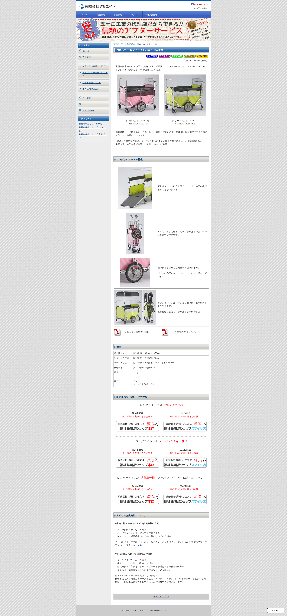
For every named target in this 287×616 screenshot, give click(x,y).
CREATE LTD (143, 610)
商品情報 (101, 15)
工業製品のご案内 (131, 44)
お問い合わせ (202, 8)
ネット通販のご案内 (92, 83)
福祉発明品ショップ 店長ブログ (93, 136)
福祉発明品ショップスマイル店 (92, 129)
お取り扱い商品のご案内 (94, 66)
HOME (84, 15)
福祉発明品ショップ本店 (90, 124)
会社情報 (117, 15)
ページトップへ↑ (161, 596)
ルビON (275, 610)
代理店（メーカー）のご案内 (95, 74)
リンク (134, 15)
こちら (138, 545)
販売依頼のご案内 (91, 89)
